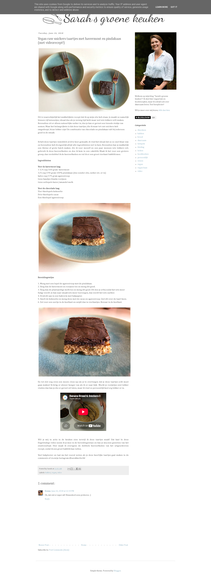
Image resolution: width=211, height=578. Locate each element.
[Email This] (68, 468)
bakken (48, 473)
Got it (174, 7)
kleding (141, 147)
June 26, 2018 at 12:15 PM (62, 491)
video (59, 473)
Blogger (117, 571)
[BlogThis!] (71, 468)
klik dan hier (164, 110)
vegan (54, 473)
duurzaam (142, 140)
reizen (140, 161)
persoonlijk (143, 158)
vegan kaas (142, 168)
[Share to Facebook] (77, 468)
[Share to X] (74, 468)
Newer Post (44, 545)
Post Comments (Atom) (59, 550)
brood (140, 137)
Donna (48, 491)
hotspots (141, 144)
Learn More (161, 7)
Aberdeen (142, 130)
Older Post (123, 545)
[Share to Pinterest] (79, 468)
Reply (47, 499)
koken (140, 151)
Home (83, 545)
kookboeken (143, 154)
